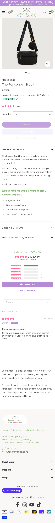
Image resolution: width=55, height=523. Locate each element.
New (4, 492)
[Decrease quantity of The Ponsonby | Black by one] (16, 114)
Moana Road (8, 79)
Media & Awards (10, 473)
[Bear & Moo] (26, 12)
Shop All (6, 484)
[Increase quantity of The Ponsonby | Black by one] (50, 114)
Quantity (6, 114)
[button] (50, 12)
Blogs (4, 480)
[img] (8, 318)
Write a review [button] (27, 284)
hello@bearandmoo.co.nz (15, 451)
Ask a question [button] (27, 290)
